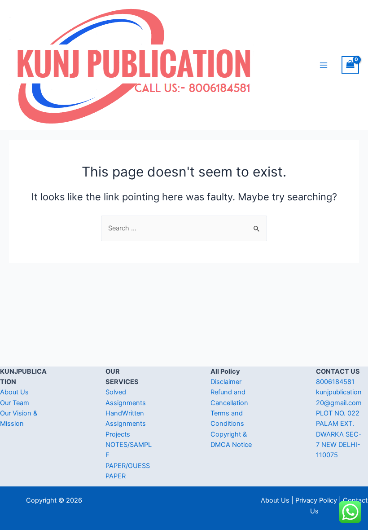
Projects (117, 434)
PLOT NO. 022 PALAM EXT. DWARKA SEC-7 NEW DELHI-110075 (339, 434)
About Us (14, 392)
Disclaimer (225, 382)
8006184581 (335, 382)
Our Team (14, 403)
